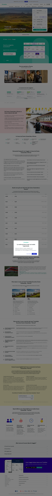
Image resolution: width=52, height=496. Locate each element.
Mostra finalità (29, 253)
